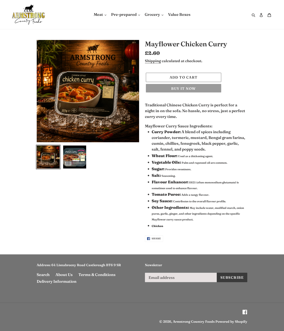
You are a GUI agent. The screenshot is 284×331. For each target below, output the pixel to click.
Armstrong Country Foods (194, 321)
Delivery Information (57, 281)
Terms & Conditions (97, 274)
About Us (64, 274)
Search (43, 274)
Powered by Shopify (231, 321)
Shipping (153, 60)
